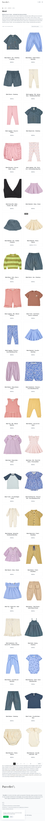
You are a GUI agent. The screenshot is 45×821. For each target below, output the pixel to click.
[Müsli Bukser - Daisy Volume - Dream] (12, 371)
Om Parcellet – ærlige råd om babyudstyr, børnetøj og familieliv (15, 807)
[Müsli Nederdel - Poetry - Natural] (34, 225)
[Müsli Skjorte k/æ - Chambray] (34, 115)
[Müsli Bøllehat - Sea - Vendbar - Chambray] (12, 225)
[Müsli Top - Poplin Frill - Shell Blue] (12, 591)
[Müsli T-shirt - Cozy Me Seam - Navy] (34, 701)
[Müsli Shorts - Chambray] (12, 79)
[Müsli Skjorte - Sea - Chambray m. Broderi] (12, 42)
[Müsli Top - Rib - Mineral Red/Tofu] (12, 408)
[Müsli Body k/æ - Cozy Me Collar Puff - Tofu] (34, 737)
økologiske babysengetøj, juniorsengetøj (19, 774)
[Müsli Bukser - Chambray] (12, 701)
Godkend (5, 816)
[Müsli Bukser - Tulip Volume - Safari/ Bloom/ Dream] (34, 591)
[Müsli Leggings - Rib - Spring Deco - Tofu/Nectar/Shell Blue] (34, 79)
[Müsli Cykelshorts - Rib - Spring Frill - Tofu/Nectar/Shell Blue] (12, 627)
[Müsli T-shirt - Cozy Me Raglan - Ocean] (12, 481)
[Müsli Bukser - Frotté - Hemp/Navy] (34, 554)
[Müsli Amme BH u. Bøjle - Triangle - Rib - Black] (12, 188)
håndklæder (12, 776)
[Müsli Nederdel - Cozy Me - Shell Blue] (34, 335)
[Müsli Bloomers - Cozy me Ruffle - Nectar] (12, 152)
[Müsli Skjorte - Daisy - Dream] (12, 554)
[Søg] (38, 2)
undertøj (17, 770)
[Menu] (42, 2)
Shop (3, 804)
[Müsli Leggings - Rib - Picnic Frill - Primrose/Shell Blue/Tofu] (34, 152)
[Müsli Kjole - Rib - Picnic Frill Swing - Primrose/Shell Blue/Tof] (34, 444)
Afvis (11, 816)
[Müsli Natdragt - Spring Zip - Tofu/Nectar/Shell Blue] (12, 518)
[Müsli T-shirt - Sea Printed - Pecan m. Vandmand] (34, 298)
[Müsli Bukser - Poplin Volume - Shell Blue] (34, 42)
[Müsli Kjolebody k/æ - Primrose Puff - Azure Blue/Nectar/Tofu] (34, 481)
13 (30, 763)
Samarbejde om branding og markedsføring (11, 805)
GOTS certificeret (12, 767)
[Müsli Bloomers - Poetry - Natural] (12, 737)
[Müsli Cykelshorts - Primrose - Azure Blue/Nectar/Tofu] (34, 371)
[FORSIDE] (2, 8)
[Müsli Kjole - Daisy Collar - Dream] (12, 444)
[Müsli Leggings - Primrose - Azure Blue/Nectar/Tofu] (12, 335)
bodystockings (8, 770)
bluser (25, 770)
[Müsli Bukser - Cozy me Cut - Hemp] (34, 408)
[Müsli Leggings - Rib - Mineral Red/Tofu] (12, 298)
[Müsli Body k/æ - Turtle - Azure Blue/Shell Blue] (34, 664)
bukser (21, 770)
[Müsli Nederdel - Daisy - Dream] (34, 188)
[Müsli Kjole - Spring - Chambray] (34, 627)
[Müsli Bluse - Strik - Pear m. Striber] (12, 262)
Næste (39, 763)
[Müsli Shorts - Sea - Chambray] (34, 262)
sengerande (30, 774)
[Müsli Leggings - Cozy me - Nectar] (12, 115)
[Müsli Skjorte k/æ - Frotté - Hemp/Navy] (34, 518)
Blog (3, 802)
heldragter (13, 770)
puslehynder (36, 774)
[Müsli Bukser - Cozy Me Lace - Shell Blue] (12, 664)
